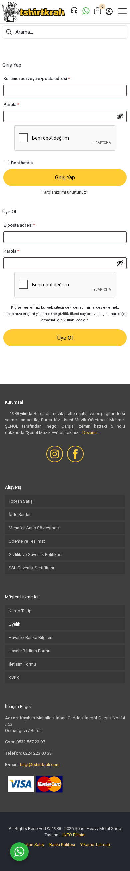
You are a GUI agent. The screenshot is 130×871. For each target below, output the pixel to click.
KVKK (14, 677)
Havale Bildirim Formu (29, 650)
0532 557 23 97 (30, 741)
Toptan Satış (21, 501)
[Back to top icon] (116, 857)
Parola (18, 104)
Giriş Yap (65, 177)
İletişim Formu (22, 664)
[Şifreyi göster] (120, 116)
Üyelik (14, 624)
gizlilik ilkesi (68, 314)
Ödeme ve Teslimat (27, 541)
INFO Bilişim (74, 834)
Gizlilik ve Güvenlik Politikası (35, 554)
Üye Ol (65, 338)
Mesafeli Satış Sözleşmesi (34, 527)
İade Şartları (20, 514)
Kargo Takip (20, 610)
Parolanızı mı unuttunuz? (65, 192)
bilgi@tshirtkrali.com (40, 764)
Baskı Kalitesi (62, 844)
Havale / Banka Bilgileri (30, 637)
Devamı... (91, 432)
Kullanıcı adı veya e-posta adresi (43, 78)
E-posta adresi (26, 225)
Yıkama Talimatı (95, 844)
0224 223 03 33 (37, 753)
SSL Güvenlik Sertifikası (31, 567)
